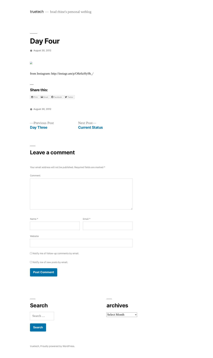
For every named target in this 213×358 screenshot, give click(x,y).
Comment (35, 175)
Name (34, 219)
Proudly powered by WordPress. (57, 346)
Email (86, 219)
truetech (37, 11)
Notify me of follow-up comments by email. (56, 253)
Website (34, 236)
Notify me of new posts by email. (50, 262)
